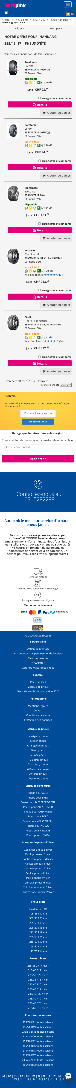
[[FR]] (68, 14)
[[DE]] (72, 14)
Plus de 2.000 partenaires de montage (38, 588)
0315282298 (39, 499)
